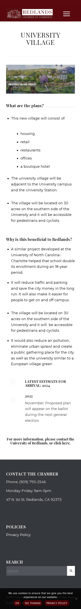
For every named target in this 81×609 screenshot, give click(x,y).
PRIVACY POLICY (57, 603)
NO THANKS (32, 603)
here (66, 443)
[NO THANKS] (76, 599)
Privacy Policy (18, 535)
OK (17, 603)
